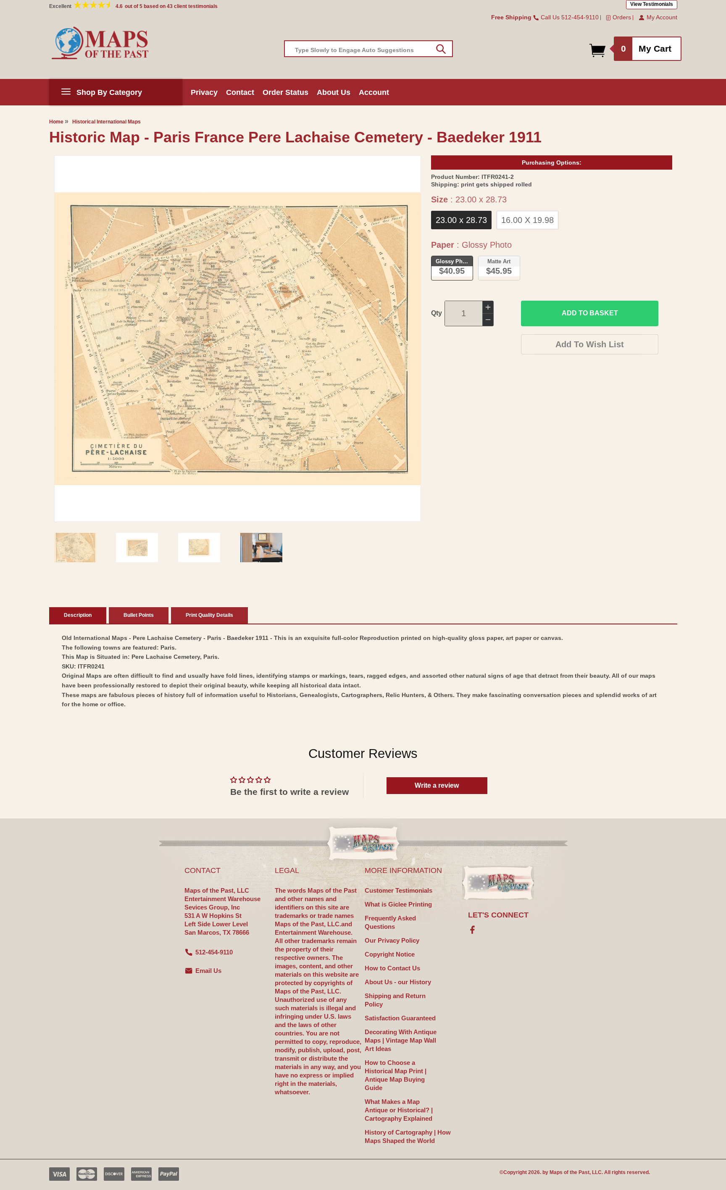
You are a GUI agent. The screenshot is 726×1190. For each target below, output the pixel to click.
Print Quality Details (209, 615)
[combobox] (368, 48)
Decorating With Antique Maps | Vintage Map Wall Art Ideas (401, 1040)
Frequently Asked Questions (390, 922)
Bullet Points (139, 615)
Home (56, 122)
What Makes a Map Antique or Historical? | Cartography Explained (399, 1110)
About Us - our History (398, 982)
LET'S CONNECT (498, 915)
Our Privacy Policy (392, 940)
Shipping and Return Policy (395, 1000)
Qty (436, 313)
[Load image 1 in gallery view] (75, 547)
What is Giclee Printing (398, 904)
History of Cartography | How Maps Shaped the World (408, 1136)
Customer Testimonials (398, 890)
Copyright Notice (390, 954)
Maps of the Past (569, 1172)
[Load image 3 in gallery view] (199, 547)
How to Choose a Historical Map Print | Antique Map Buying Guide (395, 1075)
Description (78, 615)
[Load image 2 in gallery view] (137, 547)
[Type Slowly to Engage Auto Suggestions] (441, 49)
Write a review (437, 785)
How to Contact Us (392, 968)
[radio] (461, 220)
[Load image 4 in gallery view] (261, 547)
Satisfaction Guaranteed (400, 1018)
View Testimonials (651, 4)
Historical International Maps (106, 122)
